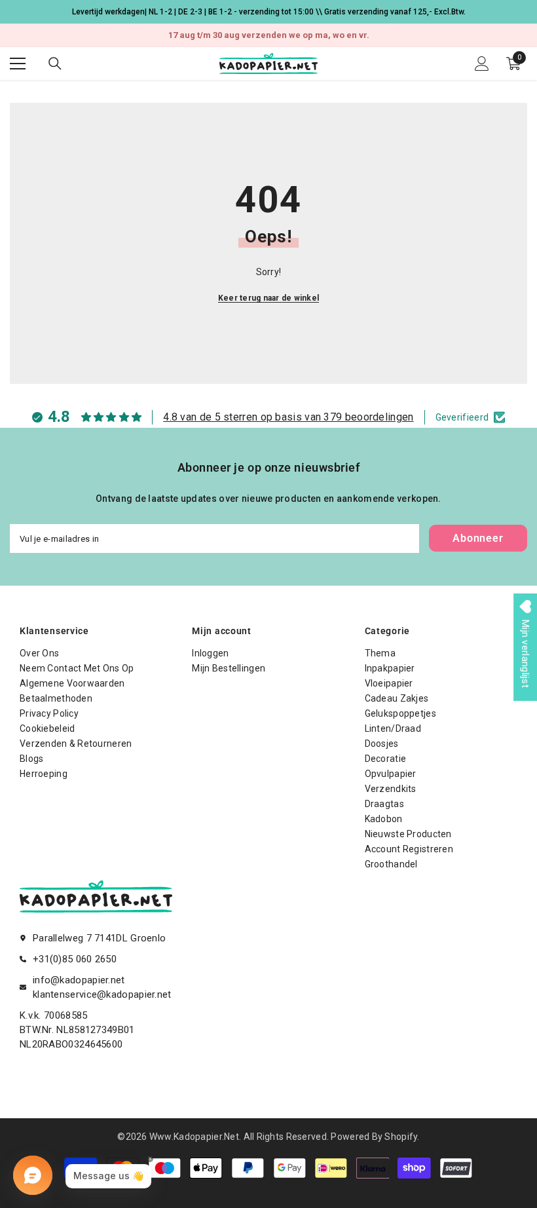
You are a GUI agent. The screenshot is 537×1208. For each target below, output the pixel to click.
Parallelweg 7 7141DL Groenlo (99, 938)
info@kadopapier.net (79, 980)
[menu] (18, 63)
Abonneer (478, 538)
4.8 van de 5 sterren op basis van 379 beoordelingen (288, 417)
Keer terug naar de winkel (268, 298)
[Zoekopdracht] (55, 63)
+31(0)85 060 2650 (75, 959)
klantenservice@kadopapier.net (102, 994)
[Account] (482, 63)
